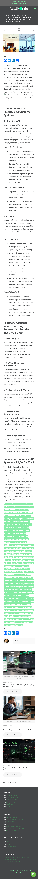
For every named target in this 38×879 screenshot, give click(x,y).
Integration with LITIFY (12, 825)
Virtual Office (9, 801)
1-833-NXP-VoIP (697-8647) (19, 1)
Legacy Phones (10, 843)
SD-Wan (8, 806)
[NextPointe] (19, 8)
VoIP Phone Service (11, 795)
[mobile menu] (35, 8)
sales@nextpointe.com (19, 3)
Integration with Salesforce (14, 826)
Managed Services (11, 803)
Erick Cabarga (19, 641)
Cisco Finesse (10, 821)
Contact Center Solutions (13, 797)
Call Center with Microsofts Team (15, 819)
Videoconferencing (11, 799)
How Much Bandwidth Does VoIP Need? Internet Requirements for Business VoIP (17, 729)
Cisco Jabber (9, 823)
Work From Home (11, 847)
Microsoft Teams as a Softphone (15, 828)
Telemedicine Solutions (12, 830)
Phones (8, 841)
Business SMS (10, 805)
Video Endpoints (10, 845)
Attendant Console (11, 817)
